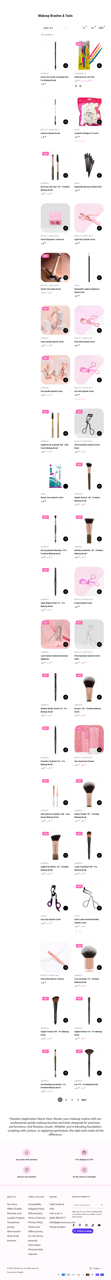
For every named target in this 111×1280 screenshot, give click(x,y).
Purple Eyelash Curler (83, 603)
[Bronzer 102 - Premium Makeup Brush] (89, 687)
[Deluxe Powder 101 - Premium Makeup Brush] (89, 792)
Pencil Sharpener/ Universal (52, 239)
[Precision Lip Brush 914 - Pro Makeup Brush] (55, 739)
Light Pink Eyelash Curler (84, 239)
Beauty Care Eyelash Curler (52, 497)
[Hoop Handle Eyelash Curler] (55, 320)
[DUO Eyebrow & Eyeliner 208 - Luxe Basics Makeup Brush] (55, 792)
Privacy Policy (35, 1222)
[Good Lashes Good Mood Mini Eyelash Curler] (89, 898)
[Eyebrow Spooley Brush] (55, 111)
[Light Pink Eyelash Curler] (89, 218)
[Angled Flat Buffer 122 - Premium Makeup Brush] (55, 845)
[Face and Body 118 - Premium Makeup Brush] (89, 957)
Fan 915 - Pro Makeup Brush (86, 1084)
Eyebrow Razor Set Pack (84, 77)
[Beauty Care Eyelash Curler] (55, 476)
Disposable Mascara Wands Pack (88, 187)
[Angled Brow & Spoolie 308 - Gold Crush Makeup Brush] (55, 423)
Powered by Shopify (15, 1272)
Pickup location (58, 1226)
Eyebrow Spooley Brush (50, 133)
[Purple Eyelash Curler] (89, 581)
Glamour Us (18, 1268)
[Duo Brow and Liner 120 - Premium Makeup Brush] (55, 165)
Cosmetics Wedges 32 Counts (86, 133)
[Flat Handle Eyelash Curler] (55, 369)
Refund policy (35, 1213)
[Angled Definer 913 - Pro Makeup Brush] (89, 1010)
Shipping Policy (36, 1208)
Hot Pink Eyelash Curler (84, 391)
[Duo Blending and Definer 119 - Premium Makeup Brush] (55, 1062)
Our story (12, 1204)
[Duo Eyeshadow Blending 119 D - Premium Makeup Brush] (55, 528)
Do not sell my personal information (35, 1240)
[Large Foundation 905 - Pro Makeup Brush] (89, 845)
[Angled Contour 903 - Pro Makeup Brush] (55, 1010)
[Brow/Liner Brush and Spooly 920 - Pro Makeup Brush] (55, 55)
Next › (84, 1099)
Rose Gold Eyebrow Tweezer (52, 979)
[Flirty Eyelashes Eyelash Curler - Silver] (89, 634)
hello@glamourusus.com (62, 1222)
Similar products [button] (65, 486)
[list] (55, 1164)
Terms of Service (36, 1217)
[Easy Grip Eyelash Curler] (55, 898)
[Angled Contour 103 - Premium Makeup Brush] (89, 476)
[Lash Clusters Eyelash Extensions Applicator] (55, 634)
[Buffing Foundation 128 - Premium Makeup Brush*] (89, 528)
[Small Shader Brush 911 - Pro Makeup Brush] (55, 581)
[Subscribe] (102, 1205)
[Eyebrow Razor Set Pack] (89, 55)
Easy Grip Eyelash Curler (51, 919)
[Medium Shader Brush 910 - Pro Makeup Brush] (55, 687)
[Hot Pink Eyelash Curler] (89, 369)
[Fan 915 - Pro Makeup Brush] (89, 1062)
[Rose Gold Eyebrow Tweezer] (55, 957)
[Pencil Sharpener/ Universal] (55, 218)
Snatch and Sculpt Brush (51, 289)
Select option (99, 65)
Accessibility (34, 1204)
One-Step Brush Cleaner (84, 761)
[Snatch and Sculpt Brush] (55, 267)
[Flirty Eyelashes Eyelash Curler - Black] (89, 423)
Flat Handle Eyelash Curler (52, 391)
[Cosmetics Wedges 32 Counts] (89, 111)
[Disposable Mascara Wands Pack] (89, 165)
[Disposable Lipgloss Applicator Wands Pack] (89, 267)
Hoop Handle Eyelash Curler (52, 342)
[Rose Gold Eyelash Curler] (89, 320)
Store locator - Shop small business (14, 1236)
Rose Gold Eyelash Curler (84, 342)
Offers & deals (14, 1208)
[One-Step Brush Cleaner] (89, 739)
